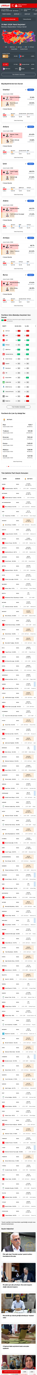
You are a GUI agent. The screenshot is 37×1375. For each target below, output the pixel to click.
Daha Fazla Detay (18, 120)
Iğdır (3, 820)
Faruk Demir (8, 561)
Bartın (4, 593)
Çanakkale (5, 675)
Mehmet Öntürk (9, 815)
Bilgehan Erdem (9, 570)
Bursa (3, 666)
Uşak (3, 1174)
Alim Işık (32, 970)
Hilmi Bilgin (32, 1115)
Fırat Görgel (8, 861)
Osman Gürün (30, 1015)
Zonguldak (5, 1211)
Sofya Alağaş (8, 1097)
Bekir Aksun (8, 752)
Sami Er (7, 979)
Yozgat (4, 1202)
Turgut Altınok (14, 140)
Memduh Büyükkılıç (10, 906)
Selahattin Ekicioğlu (10, 933)
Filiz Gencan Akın (9, 733)
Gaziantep (4, 775)
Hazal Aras (8, 515)
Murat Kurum (14, 103)
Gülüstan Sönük (9, 606)
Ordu (3, 1047)
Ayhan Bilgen (33, 888)
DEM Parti (7, 68)
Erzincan (4, 747)
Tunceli (4, 1165)
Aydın (3, 575)
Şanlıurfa (4, 1120)
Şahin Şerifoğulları (9, 742)
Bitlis (3, 638)
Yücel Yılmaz (32, 588)
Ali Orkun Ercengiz (9, 661)
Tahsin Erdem (8, 1215)
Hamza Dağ (13, 177)
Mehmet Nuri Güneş (10, 824)
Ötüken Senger (9, 888)
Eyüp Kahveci (8, 970)
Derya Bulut (8, 924)
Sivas (3, 1111)
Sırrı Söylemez (9, 1024)
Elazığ (3, 738)
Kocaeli (4, 947)
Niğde (3, 1038)
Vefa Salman (33, 1197)
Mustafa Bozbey (15, 282)
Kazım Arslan (8, 1206)
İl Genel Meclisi (27, 19)
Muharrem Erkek (9, 679)
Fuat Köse (7, 788)
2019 (24, 1371)
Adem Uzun (8, 1115)
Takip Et (31, 89)
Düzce (3, 720)
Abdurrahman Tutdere (11, 497)
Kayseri (4, 902)
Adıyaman (4, 493)
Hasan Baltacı (8, 897)
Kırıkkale (4, 911)
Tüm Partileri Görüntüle (18, 74)
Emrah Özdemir (9, 1042)
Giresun (4, 784)
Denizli (4, 702)
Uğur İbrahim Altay (10, 961)
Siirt (3, 1093)
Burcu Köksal (8, 506)
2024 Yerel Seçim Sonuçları (11, 1371)
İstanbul (4, 838)
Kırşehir (4, 929)
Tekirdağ (4, 1138)
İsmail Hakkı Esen (9, 688)
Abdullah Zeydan (9, 1188)
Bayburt (4, 611)
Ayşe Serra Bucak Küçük (11, 715)
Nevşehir (4, 1029)
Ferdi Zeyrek (8, 988)
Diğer (23, 68)
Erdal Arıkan (8, 633)
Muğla (3, 1011)
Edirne (3, 729)
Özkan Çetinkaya (9, 870)
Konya (5, 443)
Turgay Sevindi (9, 533)
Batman (4, 602)
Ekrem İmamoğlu (15, 97)
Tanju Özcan (8, 652)
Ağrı (3, 511)
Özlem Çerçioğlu (9, 579)
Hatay (3, 811)
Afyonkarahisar (6, 502)
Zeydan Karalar (14, 208)
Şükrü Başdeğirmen (10, 833)
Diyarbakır (5, 711)
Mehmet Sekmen (9, 761)
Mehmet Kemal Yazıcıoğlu (11, 1151)
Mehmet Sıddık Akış (10, 806)
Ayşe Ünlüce (8, 770)
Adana (3, 484)
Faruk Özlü (7, 724)
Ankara (4, 538)
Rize (4, 424)
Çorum (3, 693)
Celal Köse (33, 1206)
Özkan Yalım (8, 1179)
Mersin (3, 1002)
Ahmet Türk (8, 997)
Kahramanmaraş (6, 856)
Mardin (4, 993)
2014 (32, 1371)
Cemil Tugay (14, 171)
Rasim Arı (7, 1033)
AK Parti (7, 56)
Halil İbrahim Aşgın (9, 697)
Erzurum (6, 437)
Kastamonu (5, 893)
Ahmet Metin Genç (10, 1160)
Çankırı (4, 684)
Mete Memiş (8, 615)
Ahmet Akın (8, 588)
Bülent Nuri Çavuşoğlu (10, 706)
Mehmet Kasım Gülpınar (11, 1124)
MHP (23, 56)
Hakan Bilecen (8, 942)
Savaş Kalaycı (8, 879)
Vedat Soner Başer (10, 797)
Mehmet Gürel (8, 1197)
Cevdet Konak (8, 1170)
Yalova (4, 1193)
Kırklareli (4, 920)
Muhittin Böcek (14, 245)
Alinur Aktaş (13, 288)
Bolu (3, 647)
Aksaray (4, 520)
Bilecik (3, 620)
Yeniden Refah (25, 64)
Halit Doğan (8, 1088)
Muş (3, 1020)
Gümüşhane (5, 793)
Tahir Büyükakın (9, 951)
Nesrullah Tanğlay (9, 642)
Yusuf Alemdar (9, 1079)
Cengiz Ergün (32, 988)
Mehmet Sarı (33, 533)
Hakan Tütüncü (14, 251)
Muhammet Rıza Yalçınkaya (12, 597)
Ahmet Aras (8, 1015)
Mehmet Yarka (9, 1133)
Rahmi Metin (8, 1070)
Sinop (3, 1102)
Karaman (4, 875)
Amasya (4, 529)
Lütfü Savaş (34, 815)
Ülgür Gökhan (33, 679)
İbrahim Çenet (8, 1060)
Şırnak (5, 456)
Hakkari (4, 802)
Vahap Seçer (8, 1006)
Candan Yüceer (9, 1142)
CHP (6, 64)
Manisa (4, 984)
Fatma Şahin (8, 779)
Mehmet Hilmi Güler (10, 1051)
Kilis (3, 938)
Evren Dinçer (8, 524)
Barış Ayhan (32, 1106)
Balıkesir (4, 584)
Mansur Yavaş (14, 134)
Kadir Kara (32, 1060)
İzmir (3, 847)
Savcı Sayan (33, 515)
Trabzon (6, 431)
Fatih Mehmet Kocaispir (17, 214)
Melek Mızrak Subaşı (10, 624)
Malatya (5, 449)
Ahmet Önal (8, 915)
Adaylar (27, 14)
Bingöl (4, 629)
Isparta (4, 829)
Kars (3, 884)
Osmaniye (4, 1056)
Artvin (4, 566)
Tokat (3, 1147)
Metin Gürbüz (8, 1106)
